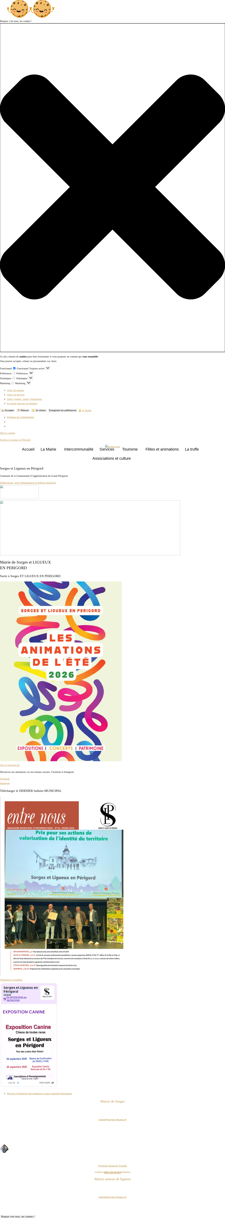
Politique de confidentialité (20, 417)
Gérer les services (15, 394)
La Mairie (48, 449)
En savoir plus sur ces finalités (22, 403)
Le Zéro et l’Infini (101, 1172)
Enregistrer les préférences (62, 410)
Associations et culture (111, 458)
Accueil (28, 449)
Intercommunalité (78, 449)
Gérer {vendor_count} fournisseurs (24, 399)
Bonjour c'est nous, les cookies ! (17, 1216)
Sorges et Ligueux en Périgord (15, 440)
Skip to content (7, 433)
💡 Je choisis (39, 410)
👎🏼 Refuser (23, 410)
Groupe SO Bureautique (120, 1172)
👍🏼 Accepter (7, 410)
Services (106, 449)
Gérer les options (15, 390)
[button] (112, 187)
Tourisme (130, 449)
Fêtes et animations (162, 449)
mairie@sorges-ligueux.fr (113, 1119)
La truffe (192, 449)
